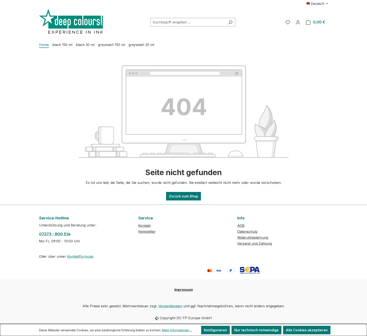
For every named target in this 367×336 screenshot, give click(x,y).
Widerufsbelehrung (252, 237)
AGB (240, 225)
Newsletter (147, 231)
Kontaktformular (80, 256)
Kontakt (144, 225)
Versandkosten (170, 306)
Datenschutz (247, 231)
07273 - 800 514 (55, 234)
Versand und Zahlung (254, 243)
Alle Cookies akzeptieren (307, 330)
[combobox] (188, 22)
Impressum (183, 289)
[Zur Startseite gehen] (71, 21)
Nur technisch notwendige (256, 330)
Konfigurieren (215, 330)
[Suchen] (230, 22)
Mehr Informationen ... (177, 330)
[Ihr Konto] (298, 22)
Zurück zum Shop (183, 196)
